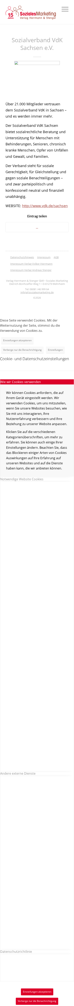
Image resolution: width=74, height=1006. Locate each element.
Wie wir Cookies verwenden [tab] (20, 382)
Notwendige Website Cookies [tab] (21, 479)
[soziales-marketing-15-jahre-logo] (31, 12)
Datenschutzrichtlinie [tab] (16, 951)
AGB (56, 257)
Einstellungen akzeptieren (17, 340)
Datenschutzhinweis (22, 257)
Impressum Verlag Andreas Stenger (31, 270)
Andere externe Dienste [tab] (18, 773)
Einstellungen (55, 350)
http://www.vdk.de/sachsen (45, 205)
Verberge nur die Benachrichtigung (22, 350)
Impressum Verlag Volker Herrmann (31, 264)
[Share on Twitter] (37, 227)
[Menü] (63, 9)
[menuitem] (63, 9)
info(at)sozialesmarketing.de (37, 292)
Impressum (44, 257)
